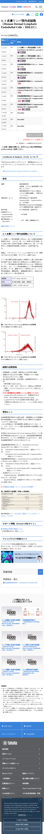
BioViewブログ (7, 773)
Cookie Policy (22, 815)
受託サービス (6, 754)
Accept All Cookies (22, 829)
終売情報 (26, 783)
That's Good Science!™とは (32, 788)
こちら (29, 402)
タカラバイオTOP (21, 1)
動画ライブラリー (29, 773)
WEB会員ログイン (8, 793)
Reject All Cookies (22, 824)
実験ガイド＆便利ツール (10, 763)
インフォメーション (9, 758)
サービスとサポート (9, 768)
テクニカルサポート (10, 734)
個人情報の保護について (31, 778)
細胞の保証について (8, 226)
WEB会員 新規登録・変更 (31, 793)
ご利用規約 (6, 778)
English (41, 1)
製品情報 (5, 749)
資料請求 (28, 726)
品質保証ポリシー (8, 783)
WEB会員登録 (30, 734)
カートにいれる (35, 135)
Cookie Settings (22, 820)
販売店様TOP (33, 1)
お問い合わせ (8, 726)
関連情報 (7, 572)
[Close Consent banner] (40, 799)
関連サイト (6, 788)
